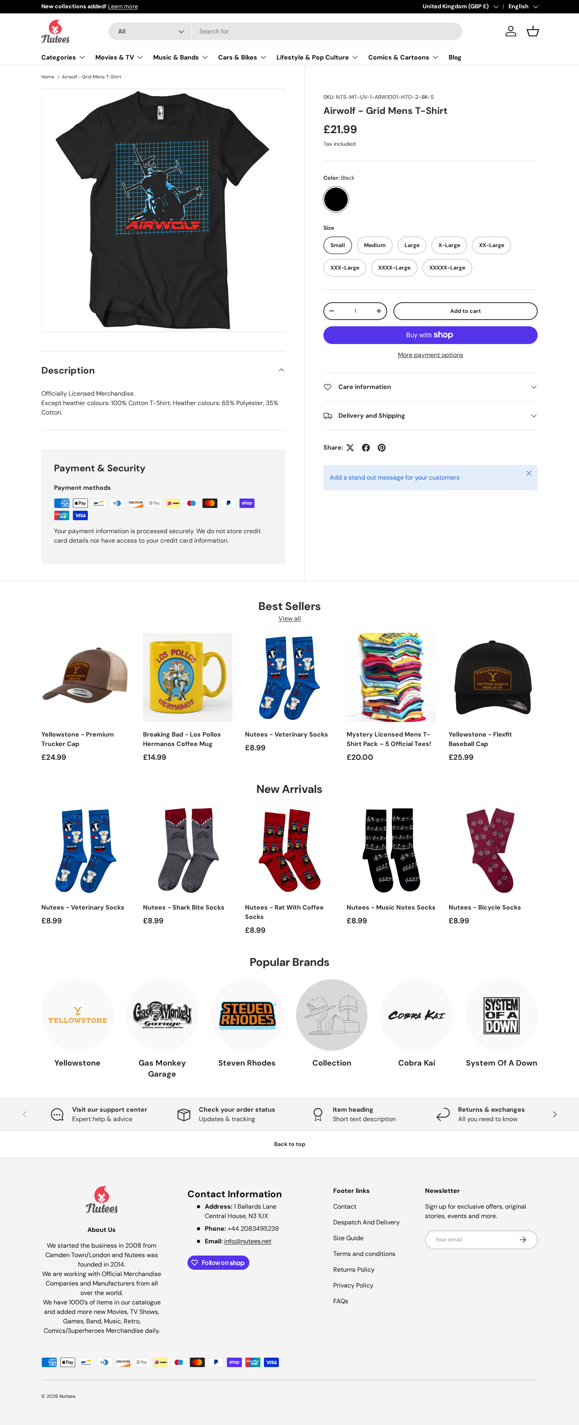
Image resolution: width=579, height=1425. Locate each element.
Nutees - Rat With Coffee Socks (284, 912)
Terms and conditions (364, 1254)
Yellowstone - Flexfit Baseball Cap (480, 739)
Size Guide (348, 1238)
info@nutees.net (247, 1241)
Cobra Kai (416, 1063)
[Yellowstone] (77, 1015)
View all (289, 618)
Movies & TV (114, 57)
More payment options (430, 355)
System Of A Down (501, 1063)
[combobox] (285, 31)
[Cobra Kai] (416, 1015)
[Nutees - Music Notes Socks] (391, 850)
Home (47, 76)
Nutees (67, 1396)
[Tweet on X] (350, 448)
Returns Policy (354, 1269)
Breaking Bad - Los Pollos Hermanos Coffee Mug (182, 739)
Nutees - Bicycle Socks (485, 907)
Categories (58, 57)
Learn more (123, 6)
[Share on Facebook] (366, 448)
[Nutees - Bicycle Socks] (493, 850)
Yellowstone (77, 1063)
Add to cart (465, 310)
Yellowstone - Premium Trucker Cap (77, 739)
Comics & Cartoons (398, 57)
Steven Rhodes (247, 1063)
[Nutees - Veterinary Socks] (289, 677)
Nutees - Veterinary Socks (286, 734)
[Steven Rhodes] (247, 1015)
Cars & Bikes (237, 57)
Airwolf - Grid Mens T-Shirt (91, 76)
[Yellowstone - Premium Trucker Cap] (85, 677)
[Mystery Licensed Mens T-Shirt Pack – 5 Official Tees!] (391, 677)
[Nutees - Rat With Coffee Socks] (289, 850)
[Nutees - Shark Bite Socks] (187, 850)
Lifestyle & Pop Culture (313, 57)
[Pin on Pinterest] (382, 448)
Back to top (289, 1144)
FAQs (340, 1301)
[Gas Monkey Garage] (162, 1015)
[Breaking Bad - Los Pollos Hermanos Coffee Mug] (187, 677)
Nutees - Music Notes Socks (391, 907)
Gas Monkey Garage (162, 1068)
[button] (533, 31)
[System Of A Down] (501, 1015)
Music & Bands (176, 57)
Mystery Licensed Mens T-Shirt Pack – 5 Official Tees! (389, 739)
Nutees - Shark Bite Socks (184, 907)
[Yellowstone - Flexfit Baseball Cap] (493, 677)
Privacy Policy (353, 1285)
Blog (455, 57)
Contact (344, 1206)
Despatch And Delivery (366, 1222)
